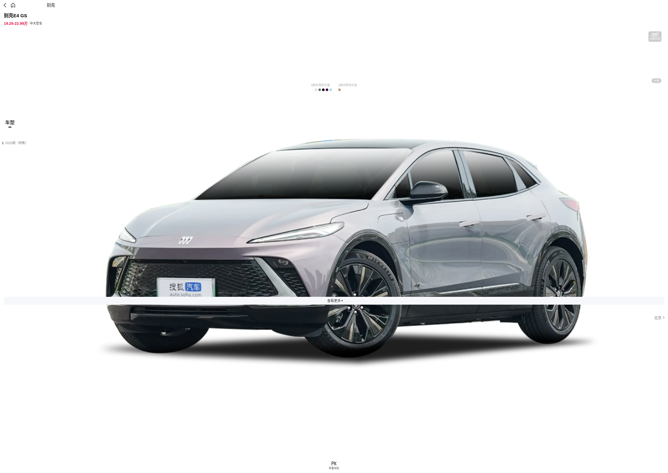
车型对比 (334, 468)
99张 (656, 80)
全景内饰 (655, 38)
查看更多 (334, 301)
